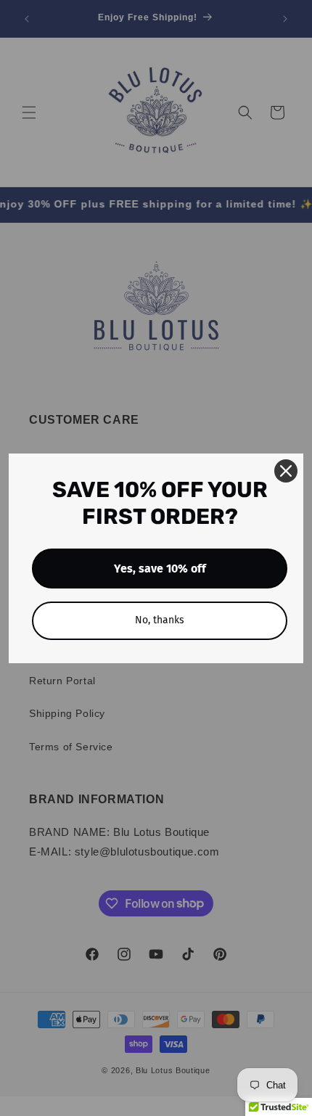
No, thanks (159, 620)
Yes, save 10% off (160, 568)
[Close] (285, 471)
